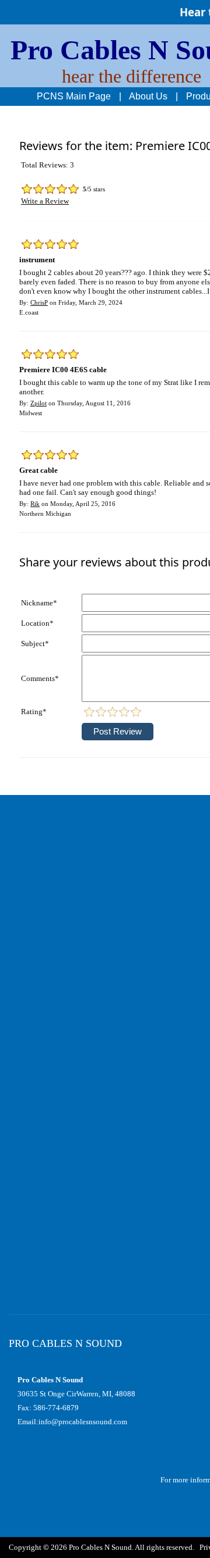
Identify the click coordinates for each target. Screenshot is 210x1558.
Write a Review (45, 201)
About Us (148, 96)
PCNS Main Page (74, 96)
